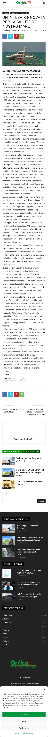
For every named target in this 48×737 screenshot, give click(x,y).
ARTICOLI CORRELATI (12, 451)
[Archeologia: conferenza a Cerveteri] (8, 461)
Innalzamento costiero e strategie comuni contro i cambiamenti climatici (35, 412)
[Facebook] (4, 36)
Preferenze (24, 728)
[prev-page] (4, 493)
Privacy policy (28, 734)
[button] (44, 689)
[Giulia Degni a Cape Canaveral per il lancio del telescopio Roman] (8, 472)
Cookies (16, 734)
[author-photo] (24, 436)
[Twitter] (10, 36)
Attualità (12, 9)
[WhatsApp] (21, 36)
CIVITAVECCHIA (14, 13)
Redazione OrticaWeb (11, 31)
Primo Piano (24, 13)
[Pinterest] (16, 36)
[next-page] (7, 493)
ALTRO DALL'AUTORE (31, 451)
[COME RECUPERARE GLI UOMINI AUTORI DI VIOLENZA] (6, 573)
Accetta (24, 714)
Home (4, 9)
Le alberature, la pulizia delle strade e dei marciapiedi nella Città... (28, 551)
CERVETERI (6, 464)
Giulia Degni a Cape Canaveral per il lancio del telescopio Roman (30, 473)
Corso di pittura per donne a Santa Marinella (13, 410)
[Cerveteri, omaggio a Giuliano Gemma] (8, 484)
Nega (24, 721)
